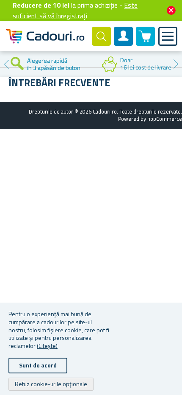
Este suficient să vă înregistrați (75, 10)
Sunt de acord (38, 365)
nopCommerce (164, 118)
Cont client (123, 43)
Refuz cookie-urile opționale (51, 383)
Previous (6, 64)
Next (175, 64)
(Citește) (47, 345)
